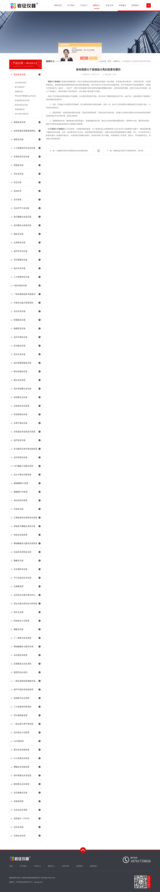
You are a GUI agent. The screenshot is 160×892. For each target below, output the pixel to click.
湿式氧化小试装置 (21, 732)
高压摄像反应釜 (20, 793)
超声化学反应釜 (20, 251)
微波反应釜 (19, 234)
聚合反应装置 (19, 380)
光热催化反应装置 (21, 406)
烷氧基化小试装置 (21, 621)
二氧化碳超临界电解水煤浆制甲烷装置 (25, 681)
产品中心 (84, 5)
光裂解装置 (19, 586)
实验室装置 (19, 801)
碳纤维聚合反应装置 (22, 775)
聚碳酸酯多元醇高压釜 (23, 646)
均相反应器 (19, 509)
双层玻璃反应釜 (20, 414)
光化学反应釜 (19, 311)
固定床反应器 (19, 74)
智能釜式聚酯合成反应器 (24, 526)
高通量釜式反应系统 (22, 664)
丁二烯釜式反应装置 (22, 638)
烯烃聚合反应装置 (21, 784)
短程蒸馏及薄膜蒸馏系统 (24, 131)
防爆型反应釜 (19, 320)
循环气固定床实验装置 (23, 689)
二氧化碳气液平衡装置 (23, 724)
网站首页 (58, 5)
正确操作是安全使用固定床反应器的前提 (72, 151)
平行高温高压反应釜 (22, 578)
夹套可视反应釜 (20, 423)
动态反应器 (19, 827)
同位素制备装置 (20, 715)
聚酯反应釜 (19, 629)
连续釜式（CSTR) (21, 818)
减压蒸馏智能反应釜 (22, 363)
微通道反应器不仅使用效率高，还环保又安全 (131, 151)
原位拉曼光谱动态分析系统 (25, 603)
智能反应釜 (19, 165)
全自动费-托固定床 (21, 114)
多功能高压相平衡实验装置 (25, 449)
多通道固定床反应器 (22, 100)
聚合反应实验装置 (21, 750)
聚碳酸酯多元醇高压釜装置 (25, 543)
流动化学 (18, 191)
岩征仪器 (18, 182)
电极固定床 (19, 91)
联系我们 (135, 5)
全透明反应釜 (19, 242)
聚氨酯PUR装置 (21, 492)
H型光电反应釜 (20, 285)
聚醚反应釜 (19, 560)
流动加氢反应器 (20, 82)
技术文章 (109, 5)
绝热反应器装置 (20, 535)
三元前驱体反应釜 (21, 277)
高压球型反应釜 (20, 457)
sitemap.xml (38, 882)
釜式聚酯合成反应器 (22, 217)
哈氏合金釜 (19, 612)
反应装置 (18, 199)
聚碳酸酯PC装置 (21, 483)
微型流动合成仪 (20, 672)
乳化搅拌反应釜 (20, 569)
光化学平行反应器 (21, 208)
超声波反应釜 (19, 440)
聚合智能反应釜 (20, 371)
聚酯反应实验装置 (21, 767)
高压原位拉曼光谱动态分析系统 (25, 595)
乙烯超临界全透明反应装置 (25, 518)
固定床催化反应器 (21, 105)
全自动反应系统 (20, 810)
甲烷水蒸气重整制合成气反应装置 (27, 96)
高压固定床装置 (20, 655)
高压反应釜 (19, 174)
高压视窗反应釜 (20, 260)
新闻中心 (96, 5)
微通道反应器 (19, 122)
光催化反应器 (19, 836)
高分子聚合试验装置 (22, 475)
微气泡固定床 (20, 87)
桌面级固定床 (20, 109)
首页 (109, 61)
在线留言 (122, 5)
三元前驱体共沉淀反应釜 (24, 148)
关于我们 (71, 5)
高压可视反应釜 (20, 337)
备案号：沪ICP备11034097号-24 (20, 882)
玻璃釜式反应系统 (21, 698)
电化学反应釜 (19, 268)
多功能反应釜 (19, 346)
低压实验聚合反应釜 (22, 389)
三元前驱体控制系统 (22, 707)
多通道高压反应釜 (21, 156)
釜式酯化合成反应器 (22, 225)
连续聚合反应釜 (20, 397)
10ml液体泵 (19, 741)
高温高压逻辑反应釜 (22, 552)
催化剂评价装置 (20, 500)
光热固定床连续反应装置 (24, 432)
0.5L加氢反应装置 (21, 758)
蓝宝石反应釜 (19, 354)
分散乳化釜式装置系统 (23, 303)
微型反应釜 (19, 139)
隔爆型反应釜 (19, 328)
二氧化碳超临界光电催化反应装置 (25, 294)
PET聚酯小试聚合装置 (23, 466)
